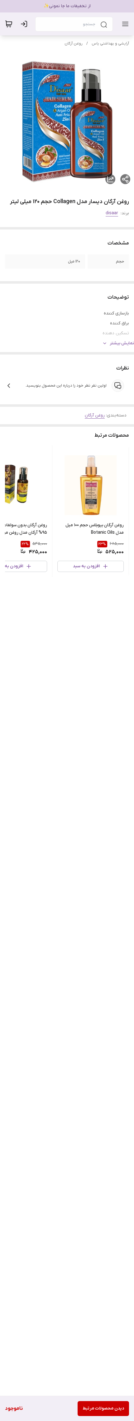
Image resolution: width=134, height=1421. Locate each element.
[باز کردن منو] (124, 24)
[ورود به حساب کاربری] (25, 23)
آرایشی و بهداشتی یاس (110, 43)
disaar (112, 213)
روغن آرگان (74, 43)
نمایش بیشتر (122, 343)
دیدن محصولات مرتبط (103, 1408)
